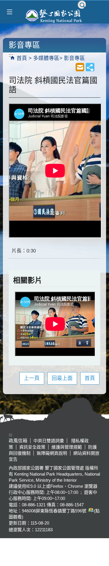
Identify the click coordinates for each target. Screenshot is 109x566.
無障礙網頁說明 (52, 453)
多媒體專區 (46, 58)
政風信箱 (18, 440)
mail (80, 67)
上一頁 (32, 378)
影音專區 (74, 58)
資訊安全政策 (32, 447)
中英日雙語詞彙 (48, 440)
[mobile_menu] (9, 12)
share (90, 67)
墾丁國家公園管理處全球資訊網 (54, 15)
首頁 (22, 58)
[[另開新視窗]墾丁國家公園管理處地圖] (90, 510)
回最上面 (62, 378)
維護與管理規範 (66, 447)
